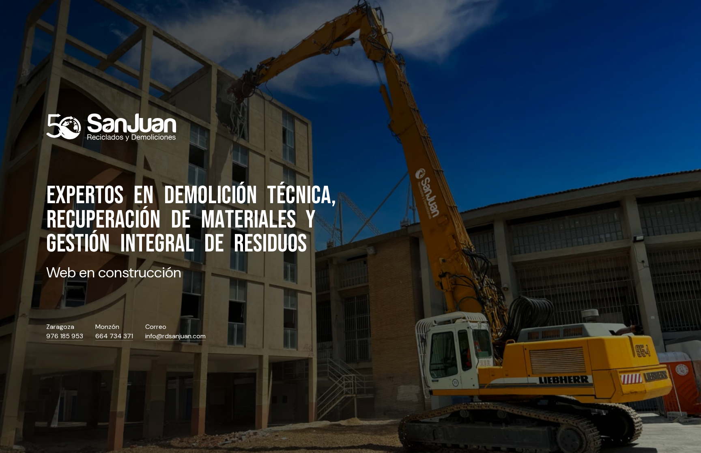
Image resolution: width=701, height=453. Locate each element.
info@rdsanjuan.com (175, 336)
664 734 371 (114, 336)
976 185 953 (64, 336)
